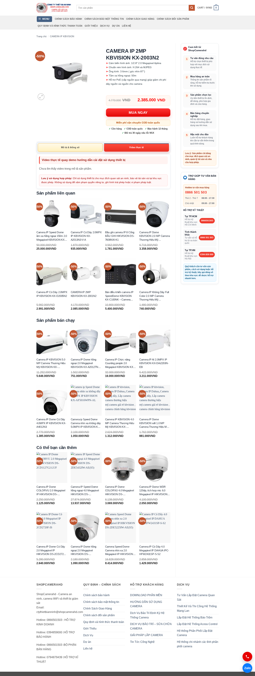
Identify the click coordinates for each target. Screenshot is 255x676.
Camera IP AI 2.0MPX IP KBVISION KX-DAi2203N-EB (153, 363)
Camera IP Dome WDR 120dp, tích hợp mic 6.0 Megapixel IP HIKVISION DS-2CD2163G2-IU (153, 490)
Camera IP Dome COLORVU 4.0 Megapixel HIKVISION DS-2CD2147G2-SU (119, 490)
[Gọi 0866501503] (247, 656)
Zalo (247, 668)
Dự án (116, 26)
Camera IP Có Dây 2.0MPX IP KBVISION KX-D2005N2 (51, 294)
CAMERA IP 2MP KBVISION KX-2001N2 (83, 294)
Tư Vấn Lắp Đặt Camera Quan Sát (196, 597)
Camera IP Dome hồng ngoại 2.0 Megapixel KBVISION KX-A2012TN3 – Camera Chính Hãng (86, 363)
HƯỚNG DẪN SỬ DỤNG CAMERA (146, 604)
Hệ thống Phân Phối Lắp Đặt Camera (194, 633)
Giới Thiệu (91, 26)
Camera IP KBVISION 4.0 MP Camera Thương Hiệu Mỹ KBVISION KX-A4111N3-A (119, 423)
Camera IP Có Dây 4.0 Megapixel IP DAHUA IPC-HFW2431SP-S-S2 (154, 550)
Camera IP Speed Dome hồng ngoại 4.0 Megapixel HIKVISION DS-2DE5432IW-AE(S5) (85, 490)
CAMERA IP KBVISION (62, 36)
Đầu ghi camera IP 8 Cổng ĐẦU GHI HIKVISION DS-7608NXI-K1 (119, 236)
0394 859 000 (206, 254)
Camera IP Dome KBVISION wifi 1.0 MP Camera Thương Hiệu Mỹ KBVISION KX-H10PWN (153, 423)
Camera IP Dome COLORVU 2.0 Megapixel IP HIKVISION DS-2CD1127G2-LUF (50, 490)
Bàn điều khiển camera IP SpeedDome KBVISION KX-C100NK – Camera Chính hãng (119, 296)
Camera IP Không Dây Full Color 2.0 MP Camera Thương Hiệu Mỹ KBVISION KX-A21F (154, 296)
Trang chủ (41, 36)
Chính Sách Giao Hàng (140, 19)
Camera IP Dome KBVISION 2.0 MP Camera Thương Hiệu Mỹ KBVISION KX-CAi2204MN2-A (154, 236)
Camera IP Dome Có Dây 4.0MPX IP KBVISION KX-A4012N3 (51, 423)
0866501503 (207, 220)
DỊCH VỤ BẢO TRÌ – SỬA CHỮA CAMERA (151, 626)
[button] (208, 8)
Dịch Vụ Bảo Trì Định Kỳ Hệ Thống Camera (147, 615)
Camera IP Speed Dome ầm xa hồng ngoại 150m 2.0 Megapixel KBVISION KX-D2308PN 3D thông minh (51, 236)
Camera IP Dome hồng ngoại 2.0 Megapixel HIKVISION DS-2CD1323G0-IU (83, 550)
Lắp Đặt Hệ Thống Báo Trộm (194, 617)
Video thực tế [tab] (136, 147)
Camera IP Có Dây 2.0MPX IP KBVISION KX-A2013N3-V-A (86, 236)
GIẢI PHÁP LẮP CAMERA (146, 635)
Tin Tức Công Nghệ (142, 641)
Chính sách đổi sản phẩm (173, 19)
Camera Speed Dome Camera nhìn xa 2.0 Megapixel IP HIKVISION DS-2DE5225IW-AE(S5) (119, 550)
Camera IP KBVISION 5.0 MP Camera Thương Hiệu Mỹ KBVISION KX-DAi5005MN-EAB (50, 363)
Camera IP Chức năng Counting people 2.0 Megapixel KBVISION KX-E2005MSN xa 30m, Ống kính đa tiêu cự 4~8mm (119, 363)
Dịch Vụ (105, 26)
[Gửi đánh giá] (192, 8)
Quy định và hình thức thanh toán (60, 26)
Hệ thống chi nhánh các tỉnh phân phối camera (197, 644)
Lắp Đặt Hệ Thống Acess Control (197, 624)
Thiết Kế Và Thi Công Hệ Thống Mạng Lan (197, 608)
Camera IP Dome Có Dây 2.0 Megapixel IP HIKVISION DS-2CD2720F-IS (51, 550)
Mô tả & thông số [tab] (70, 147)
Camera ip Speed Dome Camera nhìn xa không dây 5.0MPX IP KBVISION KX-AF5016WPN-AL (86, 423)
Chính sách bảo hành (68, 19)
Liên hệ (126, 26)
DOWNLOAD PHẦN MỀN (146, 595)
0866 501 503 (196, 192)
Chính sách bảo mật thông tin (104, 19)
